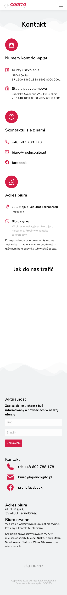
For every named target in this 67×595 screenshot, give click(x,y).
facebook (19, 162)
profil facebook (30, 487)
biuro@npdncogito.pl (29, 152)
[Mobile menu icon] (61, 5)
